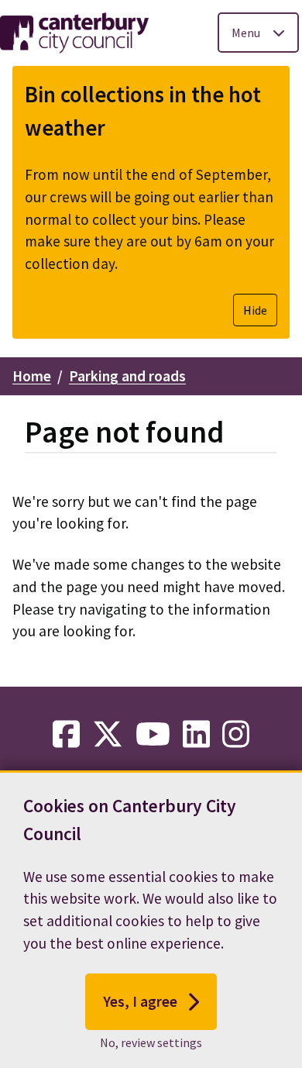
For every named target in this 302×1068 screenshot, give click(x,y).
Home (31, 376)
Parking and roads (127, 376)
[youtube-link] (153, 734)
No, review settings (151, 1042)
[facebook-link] (66, 734)
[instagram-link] (235, 734)
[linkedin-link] (196, 734)
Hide (255, 310)
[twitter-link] (107, 734)
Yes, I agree (140, 1001)
